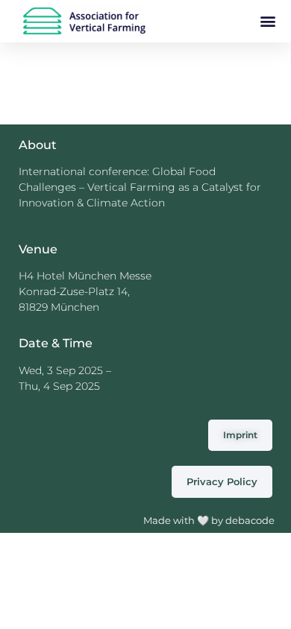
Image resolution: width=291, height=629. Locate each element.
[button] (267, 20)
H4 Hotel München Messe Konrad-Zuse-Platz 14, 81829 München (85, 291)
